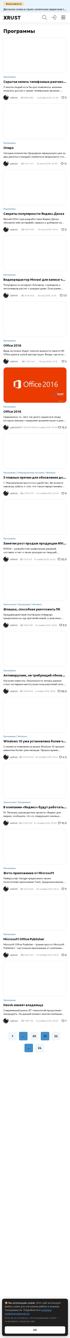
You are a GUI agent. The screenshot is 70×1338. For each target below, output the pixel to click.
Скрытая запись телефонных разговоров (35, 82)
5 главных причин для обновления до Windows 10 (35, 477)
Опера (8, 148)
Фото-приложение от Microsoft (28, 873)
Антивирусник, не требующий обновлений (35, 675)
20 (34, 1036)
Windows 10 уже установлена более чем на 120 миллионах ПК (35, 741)
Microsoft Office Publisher (23, 939)
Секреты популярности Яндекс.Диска (33, 214)
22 (56, 1036)
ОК (35, 1330)
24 (39, 1048)
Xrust (12, 18)
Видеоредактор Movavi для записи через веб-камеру (35, 280)
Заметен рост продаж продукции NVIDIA (35, 543)
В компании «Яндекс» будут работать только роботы (35, 807)
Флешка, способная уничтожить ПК (31, 609)
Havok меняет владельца (23, 1005)
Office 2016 (12, 345)
